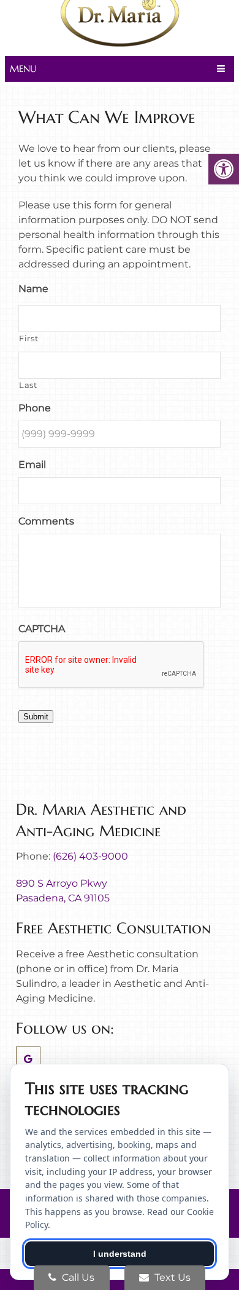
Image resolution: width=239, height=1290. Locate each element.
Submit (35, 716)
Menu (23, 68)
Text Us (171, 1277)
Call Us (76, 1277)
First (28, 338)
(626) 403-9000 (90, 856)
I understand (119, 1254)
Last (28, 385)
